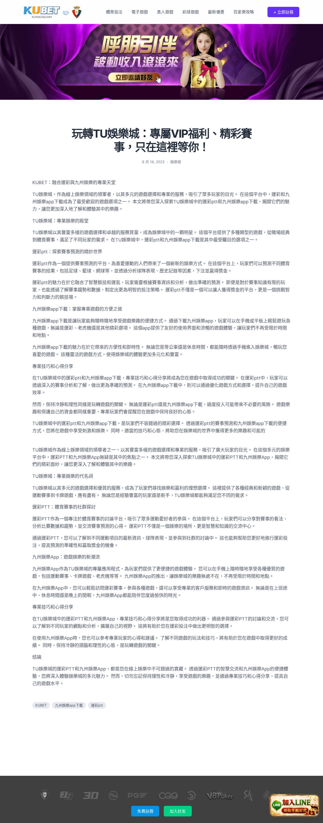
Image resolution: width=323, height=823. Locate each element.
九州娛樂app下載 (69, 705)
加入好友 (178, 811)
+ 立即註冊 (283, 12)
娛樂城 (175, 162)
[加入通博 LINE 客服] (294, 805)
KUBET (41, 705)
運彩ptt (97, 705)
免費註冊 (145, 811)
